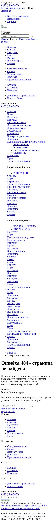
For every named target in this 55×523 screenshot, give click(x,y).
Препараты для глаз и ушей (21, 333)
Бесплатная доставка (12, 8)
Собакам (11, 49)
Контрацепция (14, 322)
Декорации (13, 309)
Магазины (24, 39)
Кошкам (11, 47)
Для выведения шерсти (19, 125)
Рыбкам (11, 58)
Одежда (11, 211)
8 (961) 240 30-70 (10, 5)
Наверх (5, 389)
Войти (33, 39)
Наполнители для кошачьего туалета (26, 141)
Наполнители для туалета (20, 237)
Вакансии (12, 473)
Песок (10, 259)
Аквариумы (13, 303)
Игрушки (12, 119)
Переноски (13, 133)
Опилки (11, 256)
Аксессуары (13, 306)
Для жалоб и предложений (21, 483)
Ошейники (13, 320)
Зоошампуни (14, 130)
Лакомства (12, 139)
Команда (11, 467)
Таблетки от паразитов (19, 331)
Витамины (12, 117)
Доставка (6, 10)
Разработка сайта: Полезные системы (20, 508)
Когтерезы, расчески (18, 136)
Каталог (6, 33)
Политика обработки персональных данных (24, 505)
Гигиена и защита (16, 122)
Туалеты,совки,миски (18, 161)
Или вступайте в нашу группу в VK (13, 410)
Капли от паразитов (17, 317)
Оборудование (14, 278)
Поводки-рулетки (16, 198)
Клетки (11, 273)
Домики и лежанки (17, 128)
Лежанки (12, 206)
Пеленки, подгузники (18, 187)
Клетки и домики (16, 251)
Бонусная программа (18, 16)
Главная (5, 39)
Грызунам (12, 52)
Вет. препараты (15, 60)
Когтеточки (13, 155)
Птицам (11, 55)
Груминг (11, 21)
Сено (10, 262)
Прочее (11, 63)
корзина (5, 41)
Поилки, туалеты (16, 240)
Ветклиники (13, 18)
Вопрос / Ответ (15, 486)
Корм (10, 114)
